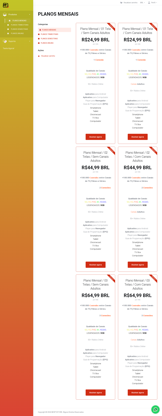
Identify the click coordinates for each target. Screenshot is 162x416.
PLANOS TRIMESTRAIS (19, 25)
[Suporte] (155, 409)
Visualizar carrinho (47, 56)
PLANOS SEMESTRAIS (19, 29)
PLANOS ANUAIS (17, 33)
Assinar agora (95, 137)
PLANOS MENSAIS (19, 21)
